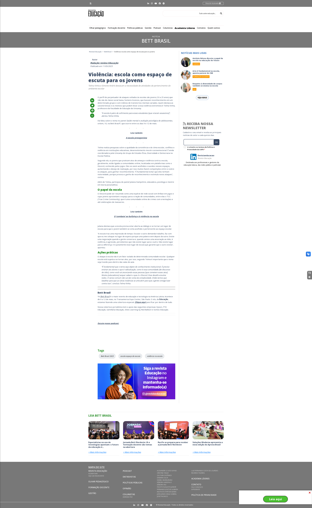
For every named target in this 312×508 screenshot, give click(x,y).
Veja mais (202, 97)
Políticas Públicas (132, 482)
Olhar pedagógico (97, 28)
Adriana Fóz (127, 497)
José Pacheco (162, 496)
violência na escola (154, 356)
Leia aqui (275, 499)
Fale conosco (197, 487)
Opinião (127, 488)
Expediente (195, 489)
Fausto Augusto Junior (166, 487)
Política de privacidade (203, 495)
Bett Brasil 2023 (107, 356)
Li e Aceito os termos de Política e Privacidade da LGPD (201, 148)
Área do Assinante (212, 3)
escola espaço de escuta (130, 356)
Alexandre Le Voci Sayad (167, 470)
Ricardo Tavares (198, 473)
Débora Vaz (161, 485)
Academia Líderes (185, 28)
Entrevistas (129, 476)
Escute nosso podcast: (108, 323)
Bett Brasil (105, 296)
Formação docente (116, 28)
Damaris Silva (162, 478)
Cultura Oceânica (164, 475)
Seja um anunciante (96, 476)
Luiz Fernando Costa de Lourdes (204, 470)
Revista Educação (97, 471)
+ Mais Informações (97, 452)
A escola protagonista (136, 137)
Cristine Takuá (163, 473)
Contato (196, 484)
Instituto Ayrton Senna (166, 492)
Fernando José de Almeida (167, 489)
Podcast (157, 28)
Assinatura (93, 473)
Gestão (148, 28)
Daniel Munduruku (164, 480)
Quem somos (214, 28)
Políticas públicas (135, 28)
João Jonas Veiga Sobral (167, 494)
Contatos (201, 28)
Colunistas (168, 28)
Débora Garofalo (164, 482)
